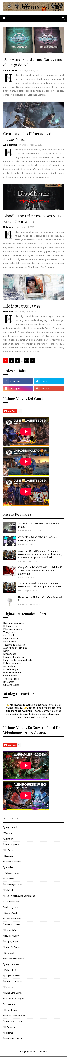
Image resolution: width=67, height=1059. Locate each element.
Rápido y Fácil (10, 638)
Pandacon (9, 987)
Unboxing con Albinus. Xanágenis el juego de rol (32, 62)
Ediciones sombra (12, 629)
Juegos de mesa (12, 975)
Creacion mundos (13, 918)
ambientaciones (12, 924)
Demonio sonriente (13, 622)
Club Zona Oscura (13, 1021)
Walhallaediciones (12, 672)
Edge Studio (9, 641)
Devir (6, 650)
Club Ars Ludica (11, 684)
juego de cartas (12, 947)
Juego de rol (10, 827)
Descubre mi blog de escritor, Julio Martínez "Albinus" (33, 709)
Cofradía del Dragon (14, 998)
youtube (8, 833)
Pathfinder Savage (13, 1038)
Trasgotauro (9, 632)
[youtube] (49, 388)
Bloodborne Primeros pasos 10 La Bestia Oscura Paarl (32, 218)
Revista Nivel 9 (11, 935)
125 (27, 360)
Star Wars (9, 878)
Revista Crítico (11, 930)
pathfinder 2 (10, 970)
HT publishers (10, 666)
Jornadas (8, 867)
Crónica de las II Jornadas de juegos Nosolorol (28, 136)
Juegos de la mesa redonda (17, 660)
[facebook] (18, 381)
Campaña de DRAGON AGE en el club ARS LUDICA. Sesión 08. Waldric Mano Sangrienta (40, 570)
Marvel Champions (13, 981)
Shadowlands (10, 675)
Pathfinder (9, 890)
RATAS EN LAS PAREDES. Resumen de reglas (38, 525)
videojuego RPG (12, 844)
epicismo (8, 1032)
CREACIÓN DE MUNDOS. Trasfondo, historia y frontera (38, 539)
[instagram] (18, 388)
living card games (13, 992)
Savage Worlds (11, 912)
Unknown (8, 227)
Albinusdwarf (10, 70)
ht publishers (11, 1027)
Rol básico (9, 850)
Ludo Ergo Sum (11, 907)
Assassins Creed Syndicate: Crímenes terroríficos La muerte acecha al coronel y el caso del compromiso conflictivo (40, 554)
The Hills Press (11, 678)
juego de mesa (11, 964)
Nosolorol (8, 635)
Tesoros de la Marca (14, 644)
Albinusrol (9, 838)
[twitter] (49, 381)
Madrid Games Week (14, 1015)
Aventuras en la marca (15, 647)
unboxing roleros (13, 884)
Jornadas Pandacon (13, 657)
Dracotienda (9, 653)
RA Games (8, 681)
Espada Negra (10, 669)
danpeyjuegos (11, 941)
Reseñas (8, 855)
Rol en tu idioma (12, 663)
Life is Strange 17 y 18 (21, 305)
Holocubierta (10, 626)
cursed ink (9, 1004)
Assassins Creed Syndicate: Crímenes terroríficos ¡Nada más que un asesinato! (39, 585)
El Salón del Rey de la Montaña (19, 895)
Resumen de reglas (14, 958)
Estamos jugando (12, 861)
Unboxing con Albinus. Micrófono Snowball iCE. (40, 599)
